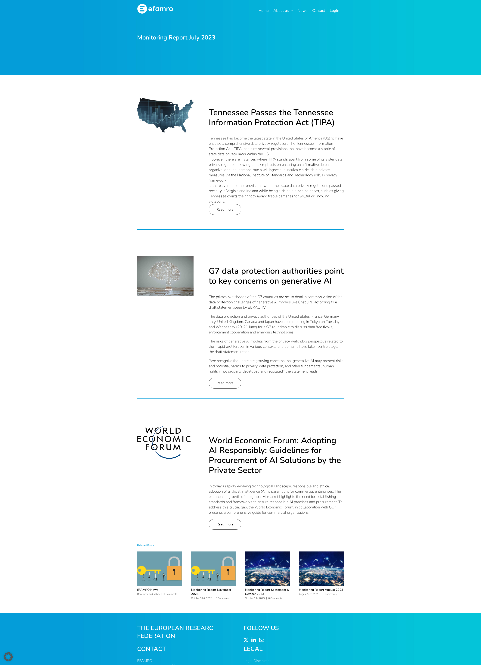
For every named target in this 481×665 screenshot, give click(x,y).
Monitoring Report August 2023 (321, 590)
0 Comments (170, 594)
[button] (8, 656)
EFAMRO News (147, 590)
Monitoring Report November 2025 (211, 592)
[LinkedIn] (253, 639)
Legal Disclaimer (257, 660)
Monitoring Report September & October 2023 (267, 592)
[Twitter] (246, 639)
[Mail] (261, 639)
